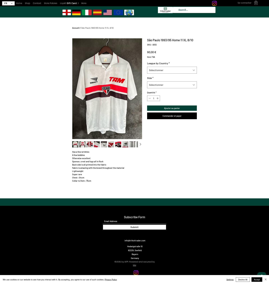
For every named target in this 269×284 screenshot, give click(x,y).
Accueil (75, 27)
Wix (134, 265)
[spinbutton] (153, 98)
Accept (257, 279)
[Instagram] (214, 3)
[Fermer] (265, 279)
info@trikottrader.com (135, 240)
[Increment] (158, 98)
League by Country (158, 63)
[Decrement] (149, 98)
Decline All (242, 279)
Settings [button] (230, 279)
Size (150, 77)
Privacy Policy (111, 279)
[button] (256, 3)
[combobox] (172, 70)
